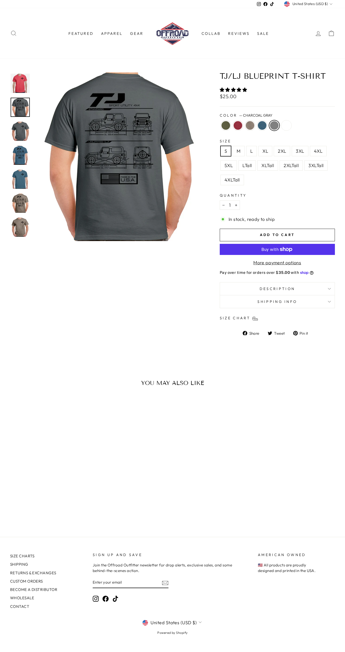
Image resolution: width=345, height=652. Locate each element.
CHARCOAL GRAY (274, 125)
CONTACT (19, 606)
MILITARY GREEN (226, 125)
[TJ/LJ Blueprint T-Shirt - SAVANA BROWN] (45, 500)
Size (225, 141)
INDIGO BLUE (262, 125)
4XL (318, 151)
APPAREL (111, 33)
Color (246, 115)
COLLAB (211, 33)
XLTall (267, 165)
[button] (234, 90)
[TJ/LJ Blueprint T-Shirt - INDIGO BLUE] (52, 500)
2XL (282, 151)
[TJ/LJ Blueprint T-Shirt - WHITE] (65, 500)
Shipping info (277, 301)
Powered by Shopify (172, 633)
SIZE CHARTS (22, 556)
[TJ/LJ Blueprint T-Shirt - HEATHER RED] (38, 500)
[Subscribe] (165, 582)
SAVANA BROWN (250, 125)
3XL (300, 151)
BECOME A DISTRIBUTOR (33, 589)
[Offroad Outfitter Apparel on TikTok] (115, 599)
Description (277, 288)
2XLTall (291, 165)
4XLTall (232, 180)
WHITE (286, 125)
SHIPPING (19, 564)
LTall (247, 165)
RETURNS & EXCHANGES (33, 572)
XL (265, 151)
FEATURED (80, 33)
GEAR (136, 33)
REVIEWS (239, 33)
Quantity (233, 195)
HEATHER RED (238, 125)
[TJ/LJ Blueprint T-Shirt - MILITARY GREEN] (31, 500)
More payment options (277, 263)
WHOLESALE (22, 597)
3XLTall (316, 165)
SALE (263, 33)
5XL (229, 165)
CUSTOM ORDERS (26, 581)
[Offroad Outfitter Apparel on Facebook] (106, 599)
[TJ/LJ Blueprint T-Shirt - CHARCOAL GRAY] (59, 500)
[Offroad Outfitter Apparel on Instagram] (96, 599)
